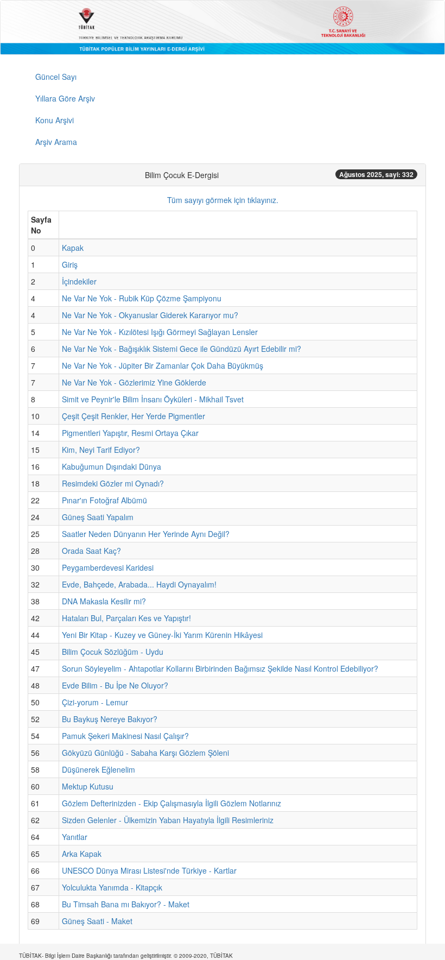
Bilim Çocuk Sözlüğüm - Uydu (112, 651)
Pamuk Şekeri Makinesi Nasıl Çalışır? (125, 735)
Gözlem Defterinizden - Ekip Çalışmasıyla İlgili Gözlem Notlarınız (171, 803)
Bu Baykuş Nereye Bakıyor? (109, 718)
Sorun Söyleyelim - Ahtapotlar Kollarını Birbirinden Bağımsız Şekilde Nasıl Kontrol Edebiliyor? (220, 668)
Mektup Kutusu (87, 786)
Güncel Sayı (56, 76)
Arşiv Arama (56, 141)
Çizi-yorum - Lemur (95, 702)
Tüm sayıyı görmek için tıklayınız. (222, 199)
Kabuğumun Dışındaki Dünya (111, 466)
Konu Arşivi (54, 120)
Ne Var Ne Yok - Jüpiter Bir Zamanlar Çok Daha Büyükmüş (162, 365)
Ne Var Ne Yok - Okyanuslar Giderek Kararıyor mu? (150, 315)
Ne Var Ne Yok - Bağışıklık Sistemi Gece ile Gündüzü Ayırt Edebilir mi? (181, 348)
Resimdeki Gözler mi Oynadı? (113, 483)
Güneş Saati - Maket (97, 920)
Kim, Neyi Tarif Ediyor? (101, 449)
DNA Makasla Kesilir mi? (104, 601)
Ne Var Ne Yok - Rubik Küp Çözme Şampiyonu (141, 298)
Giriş (70, 264)
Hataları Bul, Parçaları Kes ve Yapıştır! (126, 617)
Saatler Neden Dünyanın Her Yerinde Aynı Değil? (146, 533)
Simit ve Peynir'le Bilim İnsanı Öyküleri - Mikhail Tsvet (153, 399)
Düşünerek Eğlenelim (98, 769)
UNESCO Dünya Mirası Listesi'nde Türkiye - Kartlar (149, 870)
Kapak (73, 247)
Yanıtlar (74, 836)
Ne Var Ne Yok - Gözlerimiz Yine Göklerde (134, 382)
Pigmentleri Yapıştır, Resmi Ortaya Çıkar (130, 432)
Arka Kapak (81, 853)
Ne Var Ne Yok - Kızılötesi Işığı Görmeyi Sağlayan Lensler (160, 331)
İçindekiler (79, 281)
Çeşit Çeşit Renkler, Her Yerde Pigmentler (133, 415)
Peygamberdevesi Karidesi (108, 567)
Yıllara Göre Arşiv (65, 98)
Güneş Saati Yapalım (98, 516)
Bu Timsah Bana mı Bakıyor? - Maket (125, 904)
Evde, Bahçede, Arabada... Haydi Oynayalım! (139, 584)
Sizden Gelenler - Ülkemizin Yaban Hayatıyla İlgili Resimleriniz (168, 819)
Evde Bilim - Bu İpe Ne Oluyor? (115, 685)
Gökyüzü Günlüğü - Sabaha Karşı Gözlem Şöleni (145, 752)
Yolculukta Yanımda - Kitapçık (112, 887)
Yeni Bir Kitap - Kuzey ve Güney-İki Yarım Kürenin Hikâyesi (162, 634)
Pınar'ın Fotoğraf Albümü (104, 500)
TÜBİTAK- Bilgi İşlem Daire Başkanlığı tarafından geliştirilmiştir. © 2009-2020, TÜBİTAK (126, 955)
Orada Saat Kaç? (91, 550)
